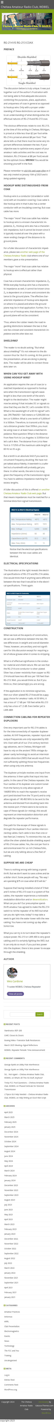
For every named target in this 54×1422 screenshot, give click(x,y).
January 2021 (9, 1297)
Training (7, 1355)
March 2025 (9, 1117)
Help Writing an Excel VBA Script (32, 1097)
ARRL (6, 1321)
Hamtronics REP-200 (13, 1030)
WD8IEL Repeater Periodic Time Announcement (24, 1050)
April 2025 (8, 1112)
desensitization (40, 899)
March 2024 (9, 1170)
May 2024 (8, 1161)
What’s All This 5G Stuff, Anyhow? (28, 1078)
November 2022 (11, 1243)
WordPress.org (10, 1389)
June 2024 (8, 1156)
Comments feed (11, 1384)
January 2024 (9, 1180)
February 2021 (10, 1292)
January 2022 (9, 1273)
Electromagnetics (11, 1331)
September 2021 (11, 1282)
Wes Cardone (15, 981)
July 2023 (8, 1204)
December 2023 (11, 1185)
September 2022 (11, 1253)
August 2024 (9, 1151)
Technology (9, 1346)
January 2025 (9, 1127)
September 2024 (11, 1146)
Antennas (8, 1316)
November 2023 (11, 1190)
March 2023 (9, 1224)
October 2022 (10, 1248)
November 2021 (11, 1277)
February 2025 (10, 1122)
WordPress (46, 1413)
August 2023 (9, 1200)
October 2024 (10, 1141)
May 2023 (8, 1214)
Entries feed (9, 1380)
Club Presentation (11, 1326)
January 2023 (9, 1234)
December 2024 (11, 1132)
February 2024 (10, 1175)
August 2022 (9, 1258)
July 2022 (8, 1263)
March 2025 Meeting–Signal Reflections (21, 1045)
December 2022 (11, 1239)
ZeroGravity (43, 1402)
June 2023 (8, 1209)
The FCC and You (11, 1350)
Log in (7, 1375)
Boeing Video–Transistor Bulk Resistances (22, 1040)
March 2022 (9, 1268)
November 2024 (11, 1136)
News (6, 1341)
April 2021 (8, 1287)
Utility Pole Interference (29, 1064)
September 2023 (11, 1195)
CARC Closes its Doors (14, 1035)
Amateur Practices (12, 1312)
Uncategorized (10, 1360)
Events (7, 1336)
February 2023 (10, 1229)
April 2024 (8, 1166)
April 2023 (8, 1219)
